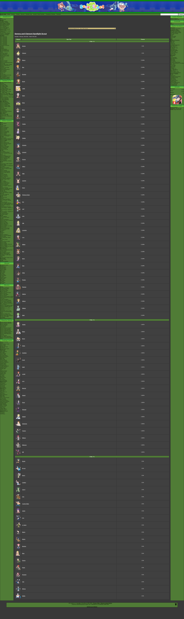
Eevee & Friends (3, 335)
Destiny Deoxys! (3, 295)
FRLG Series (2, 274)
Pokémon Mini (3, 236)
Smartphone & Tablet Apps (5, 254)
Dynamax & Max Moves (175, 62)
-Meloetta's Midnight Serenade (6, 306)
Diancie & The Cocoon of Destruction (5, 309)
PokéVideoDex (3, 110)
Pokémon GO (2, 130)
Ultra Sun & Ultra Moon (4, 152)
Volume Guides (3, 269)
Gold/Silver (2, 232)
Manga (6, 263)
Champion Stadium (174, 50)
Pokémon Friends (3, 129)
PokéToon (2, 107)
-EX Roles (172, 48)
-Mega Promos (3, 382)
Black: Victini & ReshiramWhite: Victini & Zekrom (6, 304)
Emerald (1, 218)
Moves (171, 35)
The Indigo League (3, 85)
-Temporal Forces (3, 366)
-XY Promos (2, 386)
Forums (13, 14)
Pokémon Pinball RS (4, 224)
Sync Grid (172, 64)
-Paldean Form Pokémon (5, 78)
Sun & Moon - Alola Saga (5, 93)
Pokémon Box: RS (3, 223)
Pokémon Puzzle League (5, 241)
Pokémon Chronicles (4, 97)
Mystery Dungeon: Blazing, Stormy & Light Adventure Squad (6, 203)
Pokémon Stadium (3, 245)
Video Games (7, 121)
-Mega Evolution (3, 357)
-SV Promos (2, 383)
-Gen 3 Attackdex (3, 38)
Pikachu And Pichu (4, 324)
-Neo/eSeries (2, 379)
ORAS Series (2, 282)
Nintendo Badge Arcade (4, 179)
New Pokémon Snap (4, 147)
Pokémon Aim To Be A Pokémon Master (6, 95)
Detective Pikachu (3, 158)
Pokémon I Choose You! (5, 313)
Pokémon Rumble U (4, 184)
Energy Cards (3, 345)
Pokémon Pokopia (3, 128)
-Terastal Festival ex (4, 400)
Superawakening (173, 49)
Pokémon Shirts (3, 71)
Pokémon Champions (4, 127)
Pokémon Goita (3, 259)
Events (171, 74)
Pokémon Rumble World (5, 171)
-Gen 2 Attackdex (3, 37)
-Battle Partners (3, 399)
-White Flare (2, 359)
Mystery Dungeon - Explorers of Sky (6, 208)
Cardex (1, 52)
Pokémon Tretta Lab (4, 183)
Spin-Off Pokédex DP (4, 50)
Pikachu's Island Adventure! (5, 329)
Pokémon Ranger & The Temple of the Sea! (6, 298)
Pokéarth (58, 14)
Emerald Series (3, 275)
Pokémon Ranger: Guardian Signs (5, 201)
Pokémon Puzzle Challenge (5, 235)
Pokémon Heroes (3, 293)
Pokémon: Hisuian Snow (5, 105)
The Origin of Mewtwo (4, 287)
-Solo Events (173, 78)
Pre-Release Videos (174, 29)
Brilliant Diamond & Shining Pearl (6, 138)
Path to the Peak (3, 108)
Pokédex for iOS (3, 195)
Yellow (1, 240)
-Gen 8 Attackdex (3, 43)
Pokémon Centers (3, 61)
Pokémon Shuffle (3, 170)
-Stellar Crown (3, 364)
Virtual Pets (2, 255)
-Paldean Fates (3, 367)
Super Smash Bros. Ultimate (6, 160)
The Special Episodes (4, 98)
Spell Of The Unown (4, 290)
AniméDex (2, 83)
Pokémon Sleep (3, 134)
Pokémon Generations (4, 102)
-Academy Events (174, 80)
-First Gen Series (3, 380)
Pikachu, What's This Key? (5, 336)
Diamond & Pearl (3, 197)
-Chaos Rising (3, 353)
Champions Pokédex (50, 14)
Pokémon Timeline (3, 60)
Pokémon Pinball (3, 243)
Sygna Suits (172, 46)
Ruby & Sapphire (3, 216)
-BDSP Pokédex (3, 30)
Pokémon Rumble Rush (5, 157)
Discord (22, 14)
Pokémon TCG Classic (4, 348)
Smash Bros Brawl (3, 214)
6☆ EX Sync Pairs (174, 47)
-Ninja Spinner (3, 389)
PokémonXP (2, 63)
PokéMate (2, 230)
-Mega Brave (2, 393)
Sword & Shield (3, 137)
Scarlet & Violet (3, 125)
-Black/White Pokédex (4, 25)
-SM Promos (2, 385)
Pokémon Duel (3, 177)
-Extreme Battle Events (175, 82)
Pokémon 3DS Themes (4, 253)
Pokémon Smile (3, 145)
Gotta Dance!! (3, 326)
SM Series (2, 283)
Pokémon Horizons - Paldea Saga (7, 96)
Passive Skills (173, 36)
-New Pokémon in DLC (4, 77)
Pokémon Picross (3, 174)
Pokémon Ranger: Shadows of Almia (6, 210)
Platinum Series (3, 277)
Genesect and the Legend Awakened (5, 307)
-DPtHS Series (3, 377)
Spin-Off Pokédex (3, 49)
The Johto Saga (3, 87)
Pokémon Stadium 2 (4, 234)
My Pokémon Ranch (4, 213)
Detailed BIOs (3, 267)
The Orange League (4, 86)
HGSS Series (2, 278)
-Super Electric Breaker (4, 401)
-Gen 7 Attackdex (3, 42)
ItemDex (2, 46)
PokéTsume (2, 118)
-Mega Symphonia (3, 394)
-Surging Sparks (3, 363)
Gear (171, 38)
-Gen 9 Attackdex (3, 44)
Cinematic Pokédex (4, 53)
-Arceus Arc (172, 44)
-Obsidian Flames (3, 370)
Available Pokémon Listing (175, 32)
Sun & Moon (2, 151)
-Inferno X (2, 392)
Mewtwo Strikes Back (4, 288)
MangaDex (2, 266)
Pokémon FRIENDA (4, 261)
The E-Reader (3, 229)
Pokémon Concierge (4, 114)
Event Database (3, 76)
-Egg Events (172, 75)
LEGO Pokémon (3, 70)
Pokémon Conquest (4, 187)
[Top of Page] (176, 604)
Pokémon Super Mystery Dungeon (5, 173)
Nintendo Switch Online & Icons (6, 257)
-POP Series (2, 387)
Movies (6, 285)
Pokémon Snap (3, 242)
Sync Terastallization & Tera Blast (177, 63)
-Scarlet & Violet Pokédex (5, 32)
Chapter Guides (3, 268)
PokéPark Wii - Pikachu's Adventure (5, 205)
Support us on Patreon (92, 606)
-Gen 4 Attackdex (3, 39)
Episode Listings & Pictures (5, 82)
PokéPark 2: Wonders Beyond (6, 188)
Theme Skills (173, 65)
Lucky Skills (172, 37)
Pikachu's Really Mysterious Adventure (5, 334)
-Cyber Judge (2, 408)
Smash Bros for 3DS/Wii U (5, 178)
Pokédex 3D (2, 190)
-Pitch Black (2, 352)
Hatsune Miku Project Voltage (6, 64)
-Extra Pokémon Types (4, 343)
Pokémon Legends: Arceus (5, 139)
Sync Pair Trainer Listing (175, 31)
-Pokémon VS (3, 410)
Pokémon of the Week (4, 55)
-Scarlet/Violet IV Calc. (4, 54)
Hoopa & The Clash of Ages (5, 310)
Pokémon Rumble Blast (4, 189)
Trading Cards (7, 340)
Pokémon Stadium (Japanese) (6, 244)
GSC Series (2, 272)
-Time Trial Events (174, 83)
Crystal (1, 233)
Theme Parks (2, 72)
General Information (4, 265)
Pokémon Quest (3, 159)
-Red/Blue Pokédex (4, 21)
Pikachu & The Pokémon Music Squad (6, 338)
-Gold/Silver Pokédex (4, 22)
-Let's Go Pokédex (3, 28)
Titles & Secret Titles (174, 71)
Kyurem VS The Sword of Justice (6, 305)
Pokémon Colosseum (4, 219)
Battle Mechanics (173, 58)
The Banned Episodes (4, 99)
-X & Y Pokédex (3, 26)
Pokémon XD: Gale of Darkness (6, 220)
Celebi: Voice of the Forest (5, 292)
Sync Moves (172, 61)
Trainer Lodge (173, 51)
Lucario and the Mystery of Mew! (6, 296)
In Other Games (3, 250)
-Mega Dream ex (3, 391)
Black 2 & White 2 (3, 181)
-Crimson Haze (3, 406)
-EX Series (2, 378)
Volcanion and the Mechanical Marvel (6, 312)
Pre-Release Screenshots (175, 28)
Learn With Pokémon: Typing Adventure (6, 193)
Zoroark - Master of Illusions (5, 302)
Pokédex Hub (29, 14)
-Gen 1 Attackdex (3, 36)
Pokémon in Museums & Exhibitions (5, 66)
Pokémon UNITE (3, 133)
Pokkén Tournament (4, 176)
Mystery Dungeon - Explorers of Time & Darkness (6, 212)
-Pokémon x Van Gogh (4, 67)
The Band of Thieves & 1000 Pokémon (6, 169)
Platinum (2, 198)
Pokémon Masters (174, 18)
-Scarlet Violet (3, 372)
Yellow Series (2, 271)
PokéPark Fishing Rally (4, 228)
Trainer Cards (3, 344)
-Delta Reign (2, 350)
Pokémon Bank (3, 164)
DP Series (2, 276)
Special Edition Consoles (5, 252)
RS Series (2, 273)
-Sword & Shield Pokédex (5, 29)
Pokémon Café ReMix (4, 131)
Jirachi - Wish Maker (4, 294)
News (1, 18)
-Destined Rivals (3, 360)
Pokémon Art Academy (4, 167)
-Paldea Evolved (3, 371)
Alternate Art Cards (4, 346)
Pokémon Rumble (3, 202)
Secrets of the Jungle (4, 316)
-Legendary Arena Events (175, 76)
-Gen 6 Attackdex (3, 41)
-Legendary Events (174, 77)
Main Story (172, 41)
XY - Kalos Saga (3, 92)
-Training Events (173, 85)
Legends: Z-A (2, 126)
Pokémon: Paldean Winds (5, 106)
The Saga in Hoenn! (4, 88)
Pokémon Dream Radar (4, 182)
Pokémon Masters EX (4, 132)
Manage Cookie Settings (106, 603)
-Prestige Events (173, 84)
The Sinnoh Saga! (3, 90)
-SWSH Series (3, 373)
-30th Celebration (3, 351)
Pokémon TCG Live (4, 149)
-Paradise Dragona (3, 402)
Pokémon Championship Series (6, 62)
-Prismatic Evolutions (4, 362)
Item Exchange (173, 57)
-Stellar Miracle (3, 403)
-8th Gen (2, 58)
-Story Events (173, 79)
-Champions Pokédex (4, 34)
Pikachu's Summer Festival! (5, 327)
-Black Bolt (2, 358)
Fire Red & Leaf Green (4, 217)
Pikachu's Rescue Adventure (6, 323)
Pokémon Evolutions (4, 104)
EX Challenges (173, 68)
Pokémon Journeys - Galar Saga (6, 94)
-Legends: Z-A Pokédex (4, 33)
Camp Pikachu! (3, 325)
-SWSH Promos (3, 384)
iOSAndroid (171, 24)
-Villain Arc (172, 43)
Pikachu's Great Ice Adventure (6, 331)
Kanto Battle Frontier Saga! (5, 89)
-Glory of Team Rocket (4, 397)
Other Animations (3, 112)
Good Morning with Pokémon (6, 111)
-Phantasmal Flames (4, 356)
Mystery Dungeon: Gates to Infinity (5, 186)
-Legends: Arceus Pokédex (5, 31)
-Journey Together (3, 361)
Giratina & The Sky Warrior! (5, 300)
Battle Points (173, 70)
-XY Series (2, 375)
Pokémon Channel (3, 222)
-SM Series (2, 374)
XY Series (2, 281)
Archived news (3, 19)
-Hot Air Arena (3, 398)
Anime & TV (6, 80)
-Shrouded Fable (3, 365)
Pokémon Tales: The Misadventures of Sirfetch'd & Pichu (6, 116)
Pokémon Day (3, 68)
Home (8, 14)
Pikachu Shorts (6, 320)
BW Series (2, 279)
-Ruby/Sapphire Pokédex (5, 23)
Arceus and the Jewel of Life (6, 301)
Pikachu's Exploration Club (5, 330)
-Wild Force (2, 407)
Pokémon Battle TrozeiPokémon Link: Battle (6, 166)
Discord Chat (2, 74)
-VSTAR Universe (3, 409)
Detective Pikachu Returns (5, 135)
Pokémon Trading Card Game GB (7, 246)
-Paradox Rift (2, 368)
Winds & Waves (3, 123)
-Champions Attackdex (4, 45)
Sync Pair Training (174, 69)
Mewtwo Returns (3, 291)
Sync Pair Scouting (174, 33)
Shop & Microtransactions (175, 72)
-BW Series (2, 376)
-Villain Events (173, 81)
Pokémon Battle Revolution (5, 206)
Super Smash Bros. (4, 247)
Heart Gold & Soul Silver (5, 199)
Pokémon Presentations (5, 69)
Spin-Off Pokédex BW (4, 51)
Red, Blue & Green (4, 239)
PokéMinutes (2, 109)
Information (172, 27)
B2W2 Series (2, 280)
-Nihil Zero (2, 390)
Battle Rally (172, 60)
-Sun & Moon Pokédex (4, 27)
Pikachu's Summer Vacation (5, 322)
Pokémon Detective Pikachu (5, 318)
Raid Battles (2, 347)
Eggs (171, 39)
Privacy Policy (96, 603)
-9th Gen (2, 57)
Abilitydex (2, 48)
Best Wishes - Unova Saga (5, 91)
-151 (1, 369)
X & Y (1, 162)
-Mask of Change (3, 405)
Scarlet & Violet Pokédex (38, 14)
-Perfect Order (3, 354)
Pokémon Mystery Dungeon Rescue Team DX (5, 144)
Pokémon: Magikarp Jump (5, 156)
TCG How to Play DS (4, 194)
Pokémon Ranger (3, 225)
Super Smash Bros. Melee (5, 237)
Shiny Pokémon (3, 100)
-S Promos (2, 412)
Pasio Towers (173, 54)
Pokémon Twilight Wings (5, 103)
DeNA (183, 89)
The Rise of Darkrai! (4, 299)
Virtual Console (3, 251)
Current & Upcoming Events (5, 75)
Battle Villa (172, 59)
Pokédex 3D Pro (3, 191)
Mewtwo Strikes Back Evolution (6, 315)
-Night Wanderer (3, 404)
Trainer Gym (172, 53)
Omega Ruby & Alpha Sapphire (6, 163)
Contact (18, 14)
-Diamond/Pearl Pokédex (5, 24)
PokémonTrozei (3, 226)
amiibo (1, 256)
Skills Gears (172, 67)
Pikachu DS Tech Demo (5, 227)
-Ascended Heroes (3, 355)
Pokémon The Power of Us (5, 314)
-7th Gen (2, 59)
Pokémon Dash (3, 221)
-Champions (2, 56)
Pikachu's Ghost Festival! (5, 328)
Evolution (172, 34)
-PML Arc (172, 42)
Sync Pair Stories (173, 45)
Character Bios (3, 84)
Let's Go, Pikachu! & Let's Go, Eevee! (6, 154)
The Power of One (3, 289)
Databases (7, 17)
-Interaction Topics (174, 52)
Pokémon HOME (3, 140)
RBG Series (2, 270)
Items (171, 56)
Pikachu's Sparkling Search (5, 332)
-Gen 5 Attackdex (3, 40)
